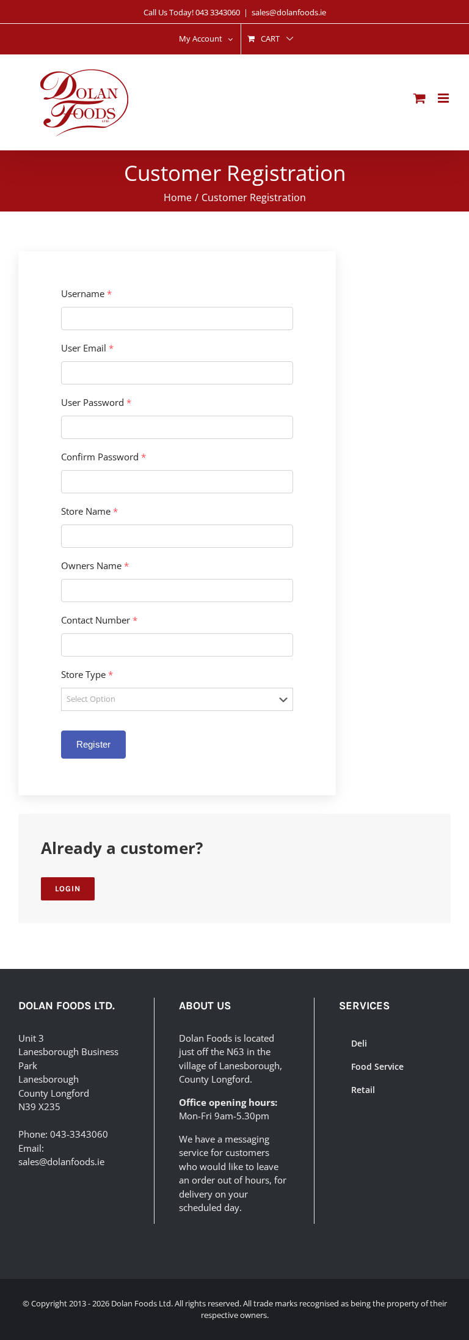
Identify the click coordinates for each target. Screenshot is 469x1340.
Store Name (89, 511)
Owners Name (95, 566)
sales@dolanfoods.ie (289, 12)
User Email (87, 348)
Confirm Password (103, 457)
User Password (96, 402)
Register (93, 744)
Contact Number (99, 620)
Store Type (87, 674)
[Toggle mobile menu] (444, 98)
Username (86, 294)
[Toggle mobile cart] (419, 98)
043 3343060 (217, 12)
